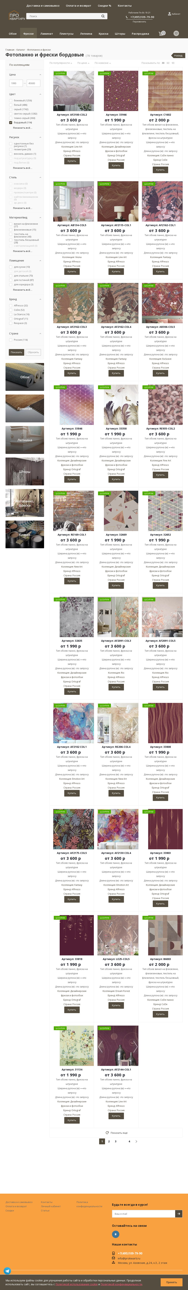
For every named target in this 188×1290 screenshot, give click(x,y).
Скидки (10, 1210)
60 (168, 63)
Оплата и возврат (16, 1206)
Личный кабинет (51, 1206)
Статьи (45, 1210)
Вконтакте (115, 1234)
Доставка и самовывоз (19, 1202)
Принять (171, 1282)
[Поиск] (103, 16)
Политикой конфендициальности (121, 1284)
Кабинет (176, 13)
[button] (91, 92)
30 (163, 63)
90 (173, 63)
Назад (178, 55)
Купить (72, 161)
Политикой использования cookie (76, 1284)
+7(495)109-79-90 (142, 17)
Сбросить (33, 352)
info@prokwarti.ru (129, 1258)
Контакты (47, 1202)
